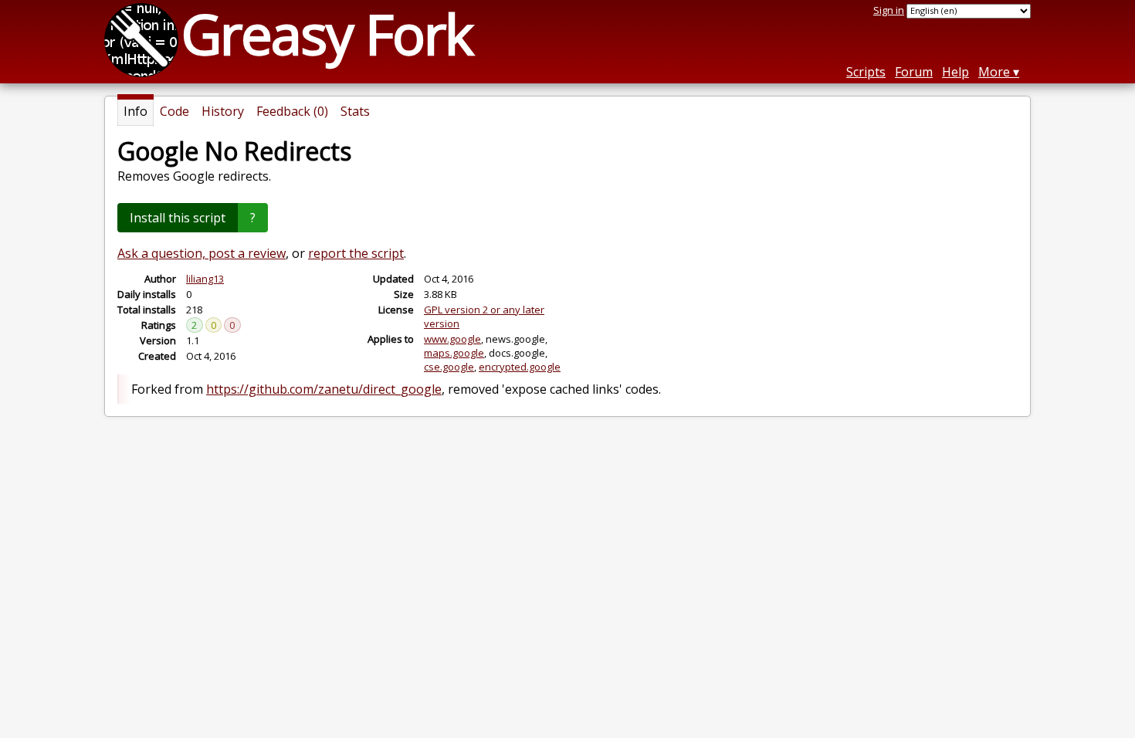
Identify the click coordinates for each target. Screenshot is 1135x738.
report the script (356, 253)
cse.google (449, 367)
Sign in (888, 10)
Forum (914, 71)
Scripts (866, 71)
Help (955, 71)
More (994, 71)
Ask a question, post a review (201, 253)
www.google (452, 339)
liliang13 (205, 279)
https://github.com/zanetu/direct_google (324, 389)
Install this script (177, 217)
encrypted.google (520, 367)
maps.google (454, 353)
